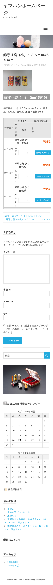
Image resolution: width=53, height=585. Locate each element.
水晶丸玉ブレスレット (18, 512)
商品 (36, 65)
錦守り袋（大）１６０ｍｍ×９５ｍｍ (23, 215)
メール (8, 301)
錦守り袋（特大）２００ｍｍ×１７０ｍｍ (27, 219)
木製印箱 (11, 515)
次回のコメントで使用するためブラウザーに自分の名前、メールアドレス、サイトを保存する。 (26, 329)
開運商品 (42, 65)
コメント (9, 251)
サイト (6, 313)
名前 (7, 289)
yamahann (26, 65)
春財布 (10, 508)
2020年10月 (13, 565)
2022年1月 (12, 562)
